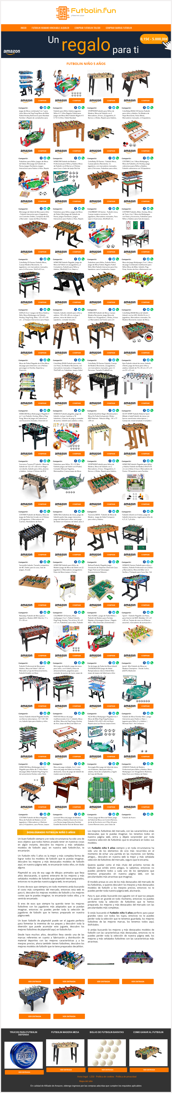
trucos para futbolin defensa (23, 1033)
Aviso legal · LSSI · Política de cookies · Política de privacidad (106, 1077)
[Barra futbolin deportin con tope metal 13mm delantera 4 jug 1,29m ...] (103, 964)
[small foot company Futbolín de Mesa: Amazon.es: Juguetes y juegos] (69, 998)
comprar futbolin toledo (87, 27)
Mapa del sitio (86, 1081)
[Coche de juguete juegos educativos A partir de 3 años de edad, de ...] (69, 964)
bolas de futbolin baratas (107, 1032)
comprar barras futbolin (119, 27)
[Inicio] (86, 22)
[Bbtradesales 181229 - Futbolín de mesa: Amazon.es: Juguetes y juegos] (34, 964)
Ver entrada (34, 981)
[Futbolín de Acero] (137, 789)
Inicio (23, 27)
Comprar (42, 100)
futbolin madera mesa (65, 1032)
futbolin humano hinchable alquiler (50, 27)
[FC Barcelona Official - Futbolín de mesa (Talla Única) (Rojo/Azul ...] (137, 964)
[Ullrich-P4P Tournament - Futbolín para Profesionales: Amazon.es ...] (34, 998)
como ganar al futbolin (148, 1032)
